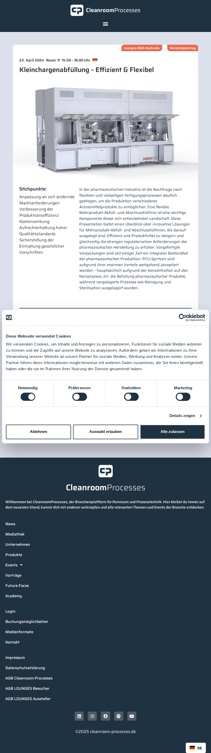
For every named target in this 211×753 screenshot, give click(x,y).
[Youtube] (131, 716)
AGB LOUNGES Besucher (27, 688)
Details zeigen (182, 415)
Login (10, 611)
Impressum (15, 658)
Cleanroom (113, 10)
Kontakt (12, 642)
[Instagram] (92, 716)
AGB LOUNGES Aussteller (28, 699)
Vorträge (13, 575)
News (10, 524)
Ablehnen (38, 432)
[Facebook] (105, 716)
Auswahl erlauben (105, 432)
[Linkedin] (79, 716)
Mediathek (14, 534)
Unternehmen (17, 544)
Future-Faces (17, 586)
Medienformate (19, 632)
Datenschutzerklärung (25, 668)
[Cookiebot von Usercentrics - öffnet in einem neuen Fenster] (182, 317)
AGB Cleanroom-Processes (28, 678)
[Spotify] (118, 716)
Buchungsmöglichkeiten (26, 622)
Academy (13, 596)
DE (199, 748)
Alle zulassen (172, 432)
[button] (105, 23)
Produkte (13, 555)
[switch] (79, 397)
